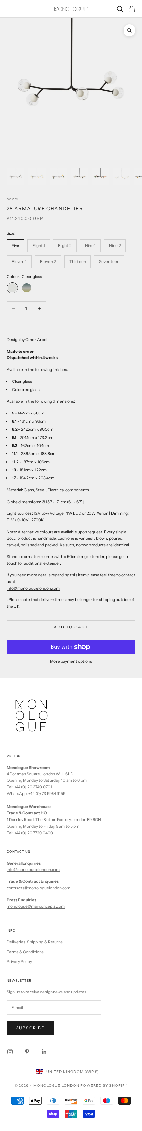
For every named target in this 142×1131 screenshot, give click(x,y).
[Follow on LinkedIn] (44, 1051)
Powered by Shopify (103, 1085)
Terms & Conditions (25, 951)
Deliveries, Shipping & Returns (35, 941)
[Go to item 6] (121, 177)
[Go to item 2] (37, 177)
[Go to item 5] (100, 177)
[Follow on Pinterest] (27, 1051)
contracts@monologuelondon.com (38, 887)
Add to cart (71, 627)
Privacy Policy (19, 961)
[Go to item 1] (16, 177)
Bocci (12, 199)
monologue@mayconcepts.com (36, 906)
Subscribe (30, 1027)
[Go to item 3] (58, 177)
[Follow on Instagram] (10, 1051)
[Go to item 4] (79, 177)
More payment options (71, 661)
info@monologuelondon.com (33, 869)
